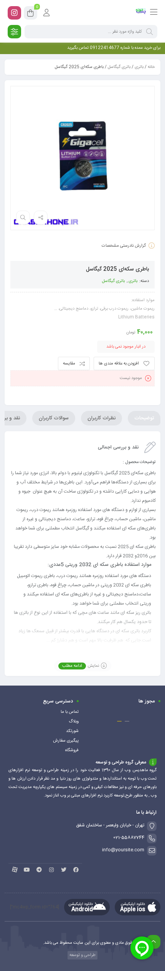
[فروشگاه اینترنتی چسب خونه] (141, 12)
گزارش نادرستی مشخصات (124, 245)
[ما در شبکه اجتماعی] (14, 13)
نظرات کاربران (101, 418)
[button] (127, 721)
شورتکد (72, 731)
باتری (139, 67)
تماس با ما (70, 712)
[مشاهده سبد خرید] (30, 14)
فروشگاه (72, 750)
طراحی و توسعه (82, 955)
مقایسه (69, 363)
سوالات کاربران (54, 418)
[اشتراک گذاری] (41, 217)
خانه (151, 67)
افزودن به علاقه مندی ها (119, 363)
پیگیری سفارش (66, 740)
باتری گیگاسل (119, 67)
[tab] (144, 418)
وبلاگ (74, 721)
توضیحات (144, 418)
